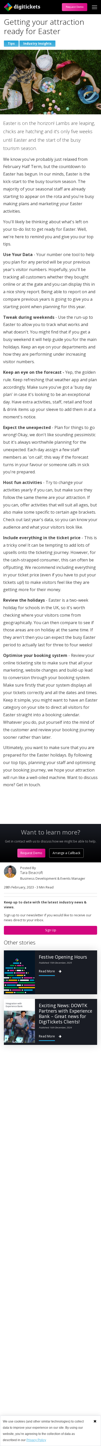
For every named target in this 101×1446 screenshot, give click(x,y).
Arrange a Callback (66, 853)
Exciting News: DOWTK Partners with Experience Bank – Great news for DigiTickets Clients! (65, 1013)
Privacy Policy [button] (36, 1440)
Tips (11, 43)
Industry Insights (37, 43)
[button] (95, 1421)
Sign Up (50, 930)
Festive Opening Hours (63, 957)
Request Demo (74, 7)
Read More (47, 971)
